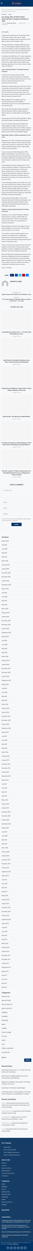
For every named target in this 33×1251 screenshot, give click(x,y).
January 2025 (5, 616)
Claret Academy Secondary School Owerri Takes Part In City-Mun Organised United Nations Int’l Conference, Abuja (16, 1105)
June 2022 (4, 740)
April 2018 (4, 939)
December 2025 (6, 573)
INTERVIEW (5, 1020)
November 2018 (6, 911)
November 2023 (6, 672)
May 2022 (4, 744)
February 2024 (6, 660)
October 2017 (5, 963)
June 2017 (4, 979)
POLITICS (4, 1036)
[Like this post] (12, 275)
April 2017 (4, 987)
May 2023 (4, 696)
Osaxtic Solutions (13, 1244)
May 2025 (4, 600)
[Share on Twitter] (20, 275)
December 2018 (6, 907)
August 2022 (5, 732)
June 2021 (4, 788)
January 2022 (5, 760)
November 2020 (6, 816)
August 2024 (5, 636)
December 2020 (6, 812)
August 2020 (5, 828)
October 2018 (5, 915)
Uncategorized (6, 1052)
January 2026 (5, 569)
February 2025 (6, 612)
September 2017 (6, 967)
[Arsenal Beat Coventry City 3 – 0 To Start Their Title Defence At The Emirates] (16, 320)
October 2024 (5, 628)
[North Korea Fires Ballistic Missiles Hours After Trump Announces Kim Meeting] (16, 348)
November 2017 (6, 959)
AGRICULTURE (6, 996)
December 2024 (6, 620)
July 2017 (4, 975)
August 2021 (5, 780)
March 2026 (5, 561)
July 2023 (4, 688)
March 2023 (5, 704)
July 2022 (4, 736)
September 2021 (6, 776)
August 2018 (5, 923)
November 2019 (6, 863)
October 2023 (5, 676)
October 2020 (5, 820)
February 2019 (6, 899)
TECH (3, 1044)
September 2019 (6, 871)
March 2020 (5, 848)
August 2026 (5, 541)
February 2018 (6, 947)
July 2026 (4, 545)
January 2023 (5, 712)
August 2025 (5, 589)
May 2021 (4, 792)
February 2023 (6, 708)
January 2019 (5, 903)
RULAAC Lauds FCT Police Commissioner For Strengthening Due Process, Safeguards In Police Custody (16, 473)
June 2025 (4, 596)
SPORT (4, 1040)
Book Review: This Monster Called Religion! (16, 416)
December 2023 (6, 668)
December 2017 (6, 955)
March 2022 (5, 752)
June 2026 (4, 549)
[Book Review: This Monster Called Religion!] (16, 404)
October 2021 (5, 772)
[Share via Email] (27, 275)
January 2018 (5, 951)
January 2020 (5, 856)
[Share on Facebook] (16, 275)
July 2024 (4, 640)
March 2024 (5, 656)
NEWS (3, 1024)
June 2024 (4, 644)
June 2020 (4, 836)
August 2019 (5, 875)
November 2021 (6, 768)
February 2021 (6, 804)
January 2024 (5, 664)
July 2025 (4, 592)
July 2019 (4, 879)
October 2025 (5, 581)
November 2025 (6, 577)
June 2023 (4, 692)
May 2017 (4, 983)
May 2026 (4, 553)
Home (3, 9)
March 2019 (5, 895)
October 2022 (5, 724)
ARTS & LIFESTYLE (7, 1004)
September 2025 (6, 585)
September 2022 (6, 728)
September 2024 (6, 632)
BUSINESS (4, 1012)
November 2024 (6, 624)
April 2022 (4, 748)
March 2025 (5, 608)
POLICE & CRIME (6, 1032)
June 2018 (4, 931)
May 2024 (4, 648)
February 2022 (6, 756)
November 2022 (6, 720)
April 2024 (4, 652)
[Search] (31, 3)
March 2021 (5, 800)
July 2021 (4, 784)
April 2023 (4, 700)
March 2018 (5, 943)
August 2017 (5, 971)
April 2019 (4, 891)
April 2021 (4, 796)
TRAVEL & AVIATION (7, 1048)
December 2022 (6, 716)
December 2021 (6, 764)
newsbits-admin (11, 23)
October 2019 (5, 867)
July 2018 (4, 927)
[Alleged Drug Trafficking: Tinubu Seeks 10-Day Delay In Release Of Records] (16, 376)
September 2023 (6, 680)
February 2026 (6, 565)
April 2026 (4, 557)
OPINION (4, 1028)
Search (4, 1057)
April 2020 (4, 844)
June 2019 (4, 883)
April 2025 (4, 604)
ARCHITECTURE (6, 1000)
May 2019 (4, 887)
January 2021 (5, 808)
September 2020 (6, 824)
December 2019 (6, 860)
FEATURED (5, 1016)
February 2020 (6, 852)
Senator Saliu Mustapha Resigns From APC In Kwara (16, 1232)
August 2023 (5, 684)
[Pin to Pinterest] (23, 275)
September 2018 (6, 919)
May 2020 (4, 840)
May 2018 (4, 935)
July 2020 (4, 832)
